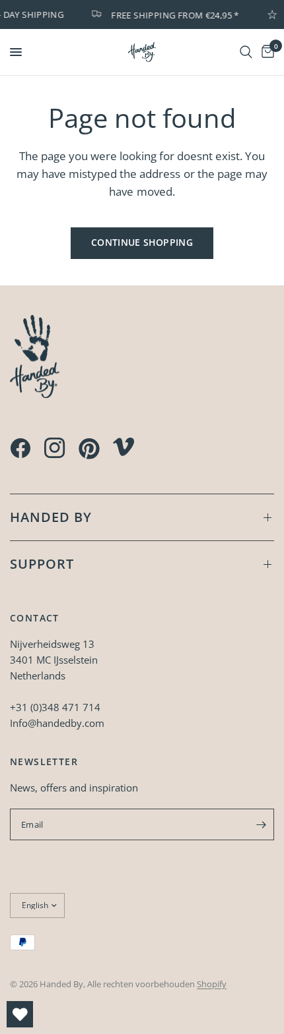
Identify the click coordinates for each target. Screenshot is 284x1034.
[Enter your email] (261, 824)
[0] (265, 52)
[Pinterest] (89, 449)
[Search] (246, 52)
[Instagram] (54, 448)
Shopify (212, 984)
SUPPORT (42, 564)
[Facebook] (20, 448)
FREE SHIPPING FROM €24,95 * (173, 14)
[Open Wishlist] (20, 1014)
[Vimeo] (123, 447)
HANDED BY (51, 517)
